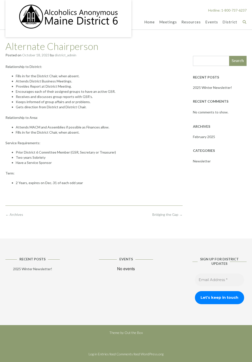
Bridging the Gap (167, 214)
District (229, 22)
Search (238, 60)
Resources (191, 22)
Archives (14, 214)
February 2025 (204, 137)
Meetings (168, 22)
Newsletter (202, 161)
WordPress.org (152, 354)
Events (211, 22)
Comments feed (128, 354)
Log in (93, 354)
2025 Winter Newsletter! (212, 87)
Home (149, 22)
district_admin (65, 55)
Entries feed (107, 354)
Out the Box (134, 333)
